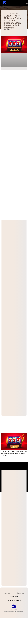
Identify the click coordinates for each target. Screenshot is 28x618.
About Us (7, 593)
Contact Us (20, 593)
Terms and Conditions (14, 600)
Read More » (7, 29)
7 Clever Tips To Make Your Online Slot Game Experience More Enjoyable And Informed (13, 21)
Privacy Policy (14, 596)
